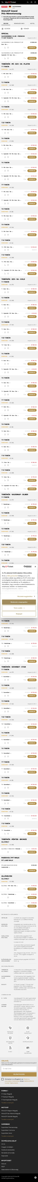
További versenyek (7, 1103)
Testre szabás (18, 608)
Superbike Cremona (8, 1130)
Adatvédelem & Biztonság (9, 1169)
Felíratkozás (19, 1074)
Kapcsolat (4, 1156)
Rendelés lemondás (7, 1153)
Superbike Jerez (6, 1133)
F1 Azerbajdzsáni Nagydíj (9, 1100)
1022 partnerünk (12, 575)
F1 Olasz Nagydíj (6, 1094)
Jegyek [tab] (5, 23)
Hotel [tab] (32, 23)
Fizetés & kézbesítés (7, 1150)
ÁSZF (3, 1166)
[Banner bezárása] (35, 566)
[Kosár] (35, 2)
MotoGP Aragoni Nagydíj (9, 1110)
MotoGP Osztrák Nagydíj (9, 1116)
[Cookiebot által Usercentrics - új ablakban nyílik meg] (23, 566)
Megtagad (19, 614)
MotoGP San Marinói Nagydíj (10, 1113)
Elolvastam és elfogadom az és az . (19, 1081)
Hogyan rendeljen (7, 1147)
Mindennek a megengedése (19, 602)
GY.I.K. (3, 1144)
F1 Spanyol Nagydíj (7, 1097)
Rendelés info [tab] (19, 23)
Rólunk (3, 1164)
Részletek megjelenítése (25, 596)
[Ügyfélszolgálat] (31, 2)
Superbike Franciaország (9, 1127)
